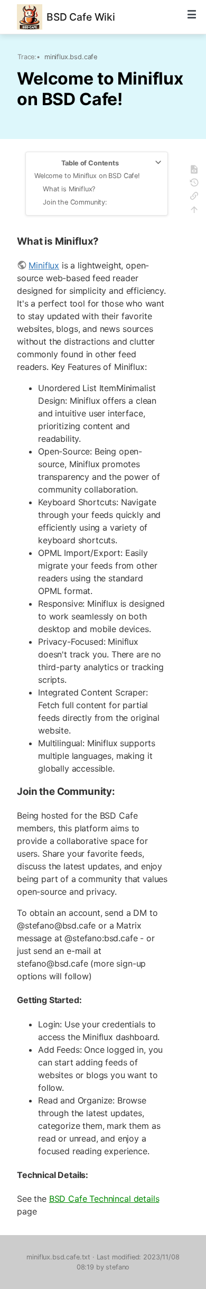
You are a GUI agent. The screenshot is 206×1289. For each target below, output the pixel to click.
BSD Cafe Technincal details (104, 1198)
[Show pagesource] (195, 171)
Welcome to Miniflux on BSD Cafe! (87, 176)
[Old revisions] (195, 184)
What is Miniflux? (69, 189)
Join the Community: (75, 202)
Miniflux (44, 265)
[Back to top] (195, 211)
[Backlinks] (195, 197)
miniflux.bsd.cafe (70, 57)
